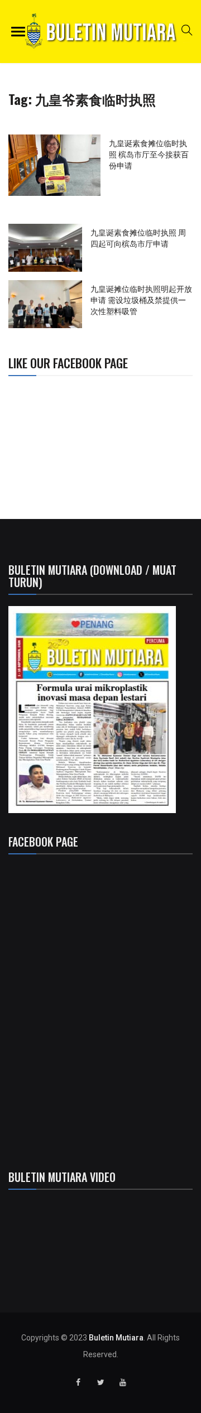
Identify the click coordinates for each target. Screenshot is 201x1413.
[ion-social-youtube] (122, 1382)
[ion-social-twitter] (100, 1382)
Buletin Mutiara (116, 1337)
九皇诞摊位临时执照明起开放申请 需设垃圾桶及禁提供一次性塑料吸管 (141, 299)
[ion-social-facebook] (78, 1382)
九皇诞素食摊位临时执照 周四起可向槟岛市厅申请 (138, 237)
